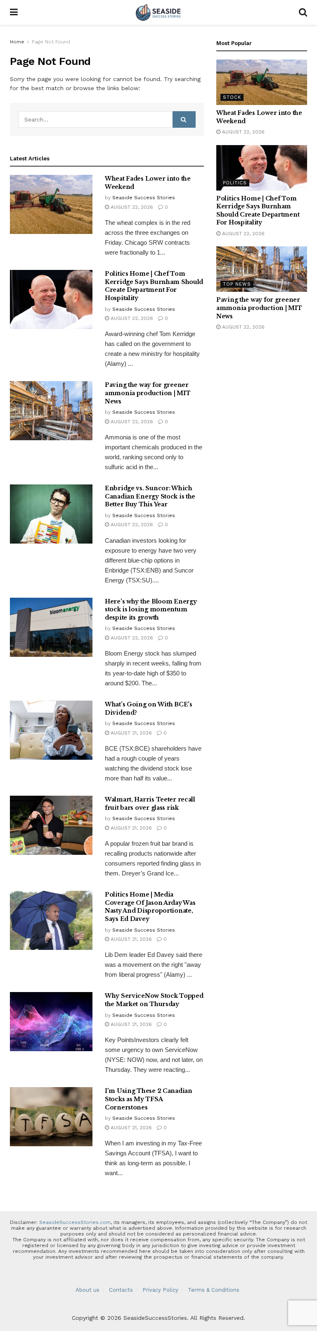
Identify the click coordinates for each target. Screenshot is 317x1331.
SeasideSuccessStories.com (75, 1222)
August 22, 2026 (131, 207)
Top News (237, 284)
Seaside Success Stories (143, 197)
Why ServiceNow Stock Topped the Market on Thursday (154, 1000)
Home (17, 42)
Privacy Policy (160, 1290)
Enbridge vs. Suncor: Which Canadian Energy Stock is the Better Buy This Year (150, 496)
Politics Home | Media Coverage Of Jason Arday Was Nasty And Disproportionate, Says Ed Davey (150, 907)
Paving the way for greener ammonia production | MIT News (147, 393)
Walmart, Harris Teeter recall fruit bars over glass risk (150, 803)
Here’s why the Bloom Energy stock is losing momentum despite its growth (150, 609)
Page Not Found (51, 42)
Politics (235, 183)
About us (87, 1290)
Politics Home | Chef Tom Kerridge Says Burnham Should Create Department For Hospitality (154, 286)
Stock (232, 97)
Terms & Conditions (213, 1290)
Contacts (121, 1290)
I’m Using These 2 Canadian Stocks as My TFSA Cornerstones (148, 1099)
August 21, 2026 (130, 733)
